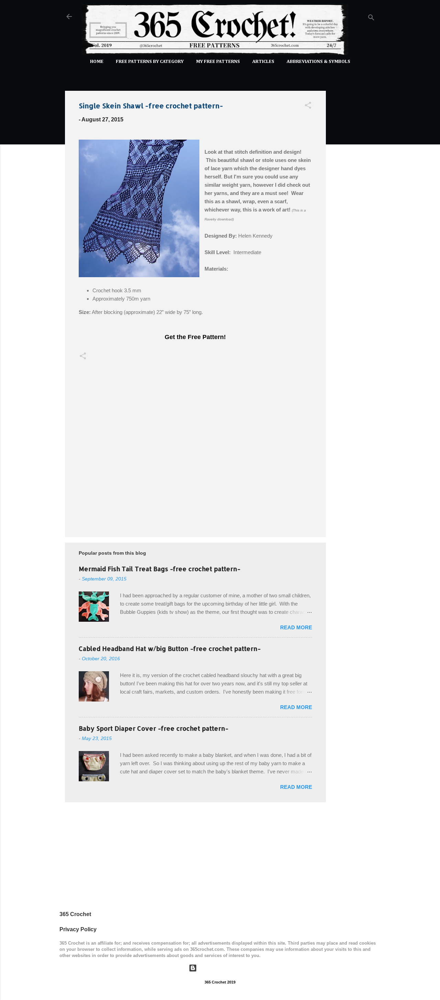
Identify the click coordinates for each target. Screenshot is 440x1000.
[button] (308, 106)
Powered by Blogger (224, 968)
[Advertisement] (353, 188)
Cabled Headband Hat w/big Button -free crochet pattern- (170, 648)
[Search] (371, 18)
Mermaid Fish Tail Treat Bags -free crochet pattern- (159, 569)
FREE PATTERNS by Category (150, 61)
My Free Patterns (218, 61)
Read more (296, 627)
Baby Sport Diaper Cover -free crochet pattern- (153, 728)
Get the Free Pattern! (195, 337)
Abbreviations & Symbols (318, 61)
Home (96, 61)
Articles (263, 61)
